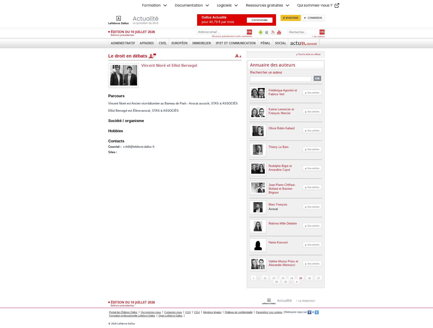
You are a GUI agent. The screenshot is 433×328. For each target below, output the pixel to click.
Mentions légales (212, 312)
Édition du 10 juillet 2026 (133, 32)
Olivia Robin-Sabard (282, 128)
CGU (197, 312)
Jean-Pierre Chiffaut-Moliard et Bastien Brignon (282, 188)
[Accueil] (138, 20)
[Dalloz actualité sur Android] (261, 32)
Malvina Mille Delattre (283, 223)
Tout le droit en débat (309, 54)
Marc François (278, 204)
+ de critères (318, 36)
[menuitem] (155, 5)
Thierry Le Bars (279, 147)
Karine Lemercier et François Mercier (281, 111)
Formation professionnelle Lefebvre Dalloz (132, 315)
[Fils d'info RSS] (273, 32)
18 (276, 281)
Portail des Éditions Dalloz (123, 312)
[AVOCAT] (304, 43)
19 (285, 281)
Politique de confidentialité (239, 312)
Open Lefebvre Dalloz (170, 315)
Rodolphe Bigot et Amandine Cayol (280, 167)
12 (273, 278)
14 (291, 278)
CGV (188, 312)
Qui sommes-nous (151, 312)
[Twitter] (317, 312)
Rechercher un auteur (266, 72)
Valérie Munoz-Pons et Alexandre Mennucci (283, 263)
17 (318, 278)
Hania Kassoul (278, 242)
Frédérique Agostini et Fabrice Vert (283, 92)
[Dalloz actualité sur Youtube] (279, 32)
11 (265, 278)
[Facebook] (309, 312)
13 (282, 278)
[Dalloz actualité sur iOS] (267, 32)
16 (309, 278)
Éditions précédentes (122, 35)
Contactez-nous (173, 312)
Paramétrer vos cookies (269, 312)
